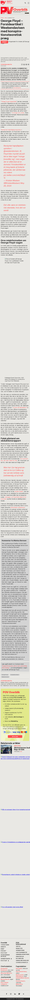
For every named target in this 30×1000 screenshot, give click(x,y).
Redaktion (19, 948)
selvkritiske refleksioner (18, 507)
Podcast (3, 950)
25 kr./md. (15, 736)
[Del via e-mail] (26, 64)
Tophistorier (5, 944)
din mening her (17, 87)
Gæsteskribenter (21, 952)
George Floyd (5, 674)
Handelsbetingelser (22, 960)
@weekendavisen (11, 151)
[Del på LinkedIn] (24, 64)
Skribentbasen (5, 958)
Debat (2, 17)
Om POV (18, 946)
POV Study (4, 953)
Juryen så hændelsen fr (20, 407)
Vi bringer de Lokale (18, 113)
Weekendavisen (5, 676)
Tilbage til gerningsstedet (8, 101)
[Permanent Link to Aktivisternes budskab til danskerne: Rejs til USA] (6, 749)
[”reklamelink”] (15, 10)
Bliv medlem (19, 958)
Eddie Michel (19, 976)
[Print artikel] (28, 64)
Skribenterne (20, 950)
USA (6, 17)
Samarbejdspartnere (22, 954)
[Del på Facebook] (22, 64)
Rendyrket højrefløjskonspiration (11, 130)
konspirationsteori (15, 674)
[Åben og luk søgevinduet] (25, 3)
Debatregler (20, 956)
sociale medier (18, 491)
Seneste (3, 946)
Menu (28, 3)
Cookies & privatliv (22, 962)
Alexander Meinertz (6, 973)
